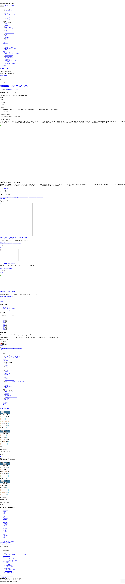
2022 (4, 325)
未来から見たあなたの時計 (12, 89)
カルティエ (7, 34)
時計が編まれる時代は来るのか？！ (10, 263)
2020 (4, 327)
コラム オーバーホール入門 (11, 357)
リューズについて (11, 48)
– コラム (7, 553)
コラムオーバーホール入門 (10, 14)
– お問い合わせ (8, 571)
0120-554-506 (4, 68)
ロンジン (7, 38)
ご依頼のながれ (6, 556)
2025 (4, 321)
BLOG (4, 405)
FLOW (5, 43)
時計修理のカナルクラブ (5, 188)
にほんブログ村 (3, 349)
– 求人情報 (7, 568)
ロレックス (7, 23)
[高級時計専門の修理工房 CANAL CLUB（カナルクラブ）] (6, 576)
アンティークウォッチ (10, 31)
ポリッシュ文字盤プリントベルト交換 (8, 18)
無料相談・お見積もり (6, 542)
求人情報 (9, 61)
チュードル (7, 35)
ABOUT (7, 52)
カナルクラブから (17, 243)
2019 (4, 328)
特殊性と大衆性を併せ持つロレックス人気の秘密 (13, 238)
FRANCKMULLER (6, 525)
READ (1, 247)
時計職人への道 (6, 307)
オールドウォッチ (9, 380)
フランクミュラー (9, 33)
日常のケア (9, 47)
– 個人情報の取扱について (11, 567)
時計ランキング (3, 345)
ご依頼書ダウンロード (6, 544)
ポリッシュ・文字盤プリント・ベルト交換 (15, 381)
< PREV (10, 197)
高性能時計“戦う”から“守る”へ (14, 86)
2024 (4, 322)
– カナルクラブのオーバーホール (13, 552)
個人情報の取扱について (11, 397)
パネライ (7, 30)
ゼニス (6, 39)
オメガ (6, 25)
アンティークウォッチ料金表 (7, 541)
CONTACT (5, 403)
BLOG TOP (2, 198)
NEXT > (32, 197)
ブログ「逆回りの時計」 (8, 572)
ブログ (1, 65)
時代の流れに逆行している (7, 291)
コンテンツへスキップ (10, 5)
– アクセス (7, 562)
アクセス (9, 55)
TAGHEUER (5, 517)
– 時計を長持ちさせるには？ (11, 560)
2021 (4, 326)
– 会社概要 (7, 564)
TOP (4, 549)
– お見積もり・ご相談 (10, 569)
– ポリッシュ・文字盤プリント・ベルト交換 (15, 554)
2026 (4, 320)
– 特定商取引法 (8, 565)
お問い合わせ (10, 63)
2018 (4, 329)
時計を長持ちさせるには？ (15, 49)
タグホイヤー (8, 27)
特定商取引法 (9, 57)
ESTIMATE (6, 400)
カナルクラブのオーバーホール (12, 356)
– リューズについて (9, 558)
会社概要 (9, 56)
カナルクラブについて (11, 53)
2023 (4, 324)
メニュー (2, 5)
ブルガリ (7, 37)
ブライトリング (8, 28)
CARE (5, 45)
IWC (6, 26)
